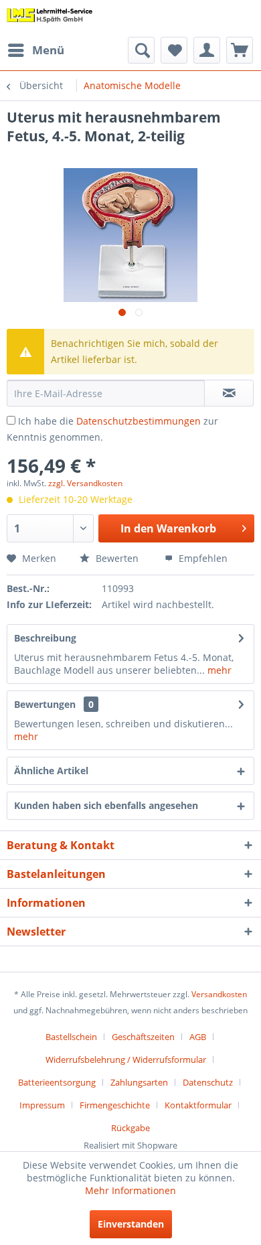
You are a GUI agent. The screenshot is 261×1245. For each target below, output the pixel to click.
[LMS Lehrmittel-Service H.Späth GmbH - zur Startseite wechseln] (50, 18)
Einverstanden (131, 1224)
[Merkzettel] (174, 50)
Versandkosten (219, 994)
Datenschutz (208, 1082)
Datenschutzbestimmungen (138, 421)
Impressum (42, 1105)
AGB (197, 1037)
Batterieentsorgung (57, 1082)
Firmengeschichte (115, 1105)
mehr (218, 670)
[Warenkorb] (239, 50)
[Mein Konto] (206, 50)
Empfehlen (202, 558)
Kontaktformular (198, 1105)
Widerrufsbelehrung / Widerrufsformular (126, 1059)
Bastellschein (71, 1037)
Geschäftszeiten (143, 1037)
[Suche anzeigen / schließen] (141, 50)
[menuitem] (35, 50)
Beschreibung (45, 638)
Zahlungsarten (139, 1082)
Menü (48, 50)
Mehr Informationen (130, 1190)
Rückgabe (130, 1128)
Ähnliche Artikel (51, 770)
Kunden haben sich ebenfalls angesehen (106, 805)
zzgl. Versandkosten (85, 483)
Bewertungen (45, 704)
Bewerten (116, 558)
